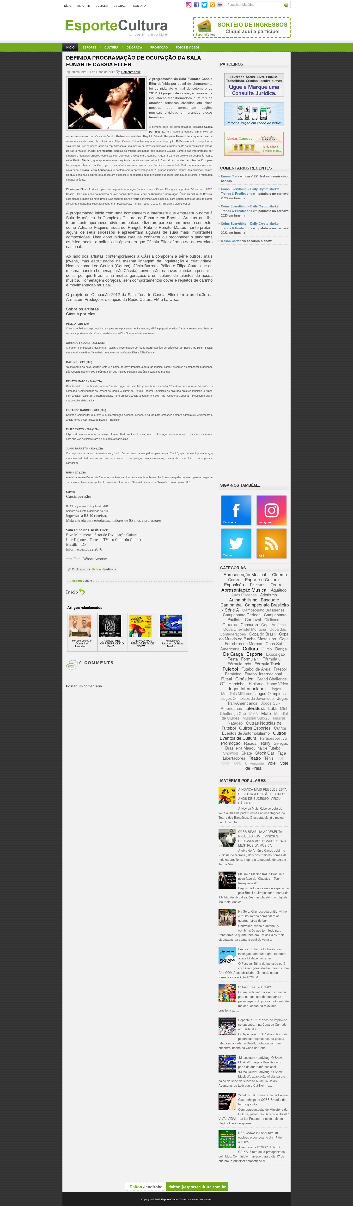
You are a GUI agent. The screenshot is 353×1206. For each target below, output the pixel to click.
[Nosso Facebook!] (236, 524)
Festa (233, 659)
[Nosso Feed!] (271, 558)
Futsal (226, 679)
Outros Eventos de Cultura (253, 735)
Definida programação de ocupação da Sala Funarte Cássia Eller (133, 61)
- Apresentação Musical (243, 574)
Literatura (255, 708)
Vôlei (272, 763)
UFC (238, 763)
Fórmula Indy (239, 664)
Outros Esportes (255, 728)
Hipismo (256, 683)
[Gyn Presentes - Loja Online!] (254, 154)
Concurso (249, 624)
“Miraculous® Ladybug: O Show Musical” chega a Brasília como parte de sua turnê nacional (260, 1062)
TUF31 (225, 763)
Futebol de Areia (255, 669)
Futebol (230, 668)
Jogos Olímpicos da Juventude (247, 698)
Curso (267, 649)
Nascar (279, 718)
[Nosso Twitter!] (236, 558)
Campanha (231, 604)
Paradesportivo (273, 738)
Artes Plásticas (244, 595)
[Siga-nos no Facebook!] (197, 6)
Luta (272, 708)
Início (67, 5)
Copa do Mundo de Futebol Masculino (253, 636)
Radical (250, 743)
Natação (235, 723)
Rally (265, 743)
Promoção (159, 47)
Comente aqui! (130, 72)
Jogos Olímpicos (271, 693)
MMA (253, 713)
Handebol (237, 683)
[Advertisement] (254, 322)
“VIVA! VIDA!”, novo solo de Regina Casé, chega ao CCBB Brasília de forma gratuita (263, 1099)
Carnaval (253, 619)
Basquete (270, 599)
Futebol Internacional (263, 674)
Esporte (83, 5)
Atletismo (268, 595)
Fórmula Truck (267, 664)
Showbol (230, 753)
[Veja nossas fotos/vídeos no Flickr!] (220, 6)
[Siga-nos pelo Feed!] (212, 6)
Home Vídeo (277, 683)
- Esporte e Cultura (260, 579)
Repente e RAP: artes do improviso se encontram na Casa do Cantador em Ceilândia (262, 1024)
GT (222, 683)
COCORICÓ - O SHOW (254, 986)
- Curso (232, 579)
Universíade (254, 763)
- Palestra (256, 585)
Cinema (229, 624)
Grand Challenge (272, 679)
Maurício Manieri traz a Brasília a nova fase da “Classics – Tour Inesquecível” (261, 878)
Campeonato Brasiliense (263, 610)
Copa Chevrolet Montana (244, 629)
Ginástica (244, 678)
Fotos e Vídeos (188, 47)
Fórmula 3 (271, 659)
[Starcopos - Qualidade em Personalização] (254, 125)
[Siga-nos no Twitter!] (204, 6)
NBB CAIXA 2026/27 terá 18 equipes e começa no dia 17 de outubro (260, 1137)
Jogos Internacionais (248, 688)
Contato (139, 5)
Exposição (275, 654)
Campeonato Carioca (242, 615)
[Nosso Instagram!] (271, 524)
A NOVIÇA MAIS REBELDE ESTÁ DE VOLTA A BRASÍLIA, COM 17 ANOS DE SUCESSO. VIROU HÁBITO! (262, 796)
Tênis (269, 758)
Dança (281, 649)
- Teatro (275, 584)
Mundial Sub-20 (256, 718)
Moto (266, 713)
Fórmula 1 (250, 659)
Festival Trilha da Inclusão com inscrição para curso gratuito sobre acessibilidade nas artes (262, 953)
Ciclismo (271, 619)
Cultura (102, 5)
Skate (247, 753)
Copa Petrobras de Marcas (257, 641)
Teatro (255, 758)
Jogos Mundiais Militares (251, 691)
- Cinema (278, 574)
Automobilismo (243, 599)
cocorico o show (259, 240)
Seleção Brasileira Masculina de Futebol (256, 745)
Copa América (273, 624)
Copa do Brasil (262, 634)
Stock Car (264, 753)
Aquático (278, 590)
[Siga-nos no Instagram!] (189, 6)
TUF (280, 758)
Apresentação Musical (244, 589)
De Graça (120, 5)
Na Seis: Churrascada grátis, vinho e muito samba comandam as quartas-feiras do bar (262, 916)
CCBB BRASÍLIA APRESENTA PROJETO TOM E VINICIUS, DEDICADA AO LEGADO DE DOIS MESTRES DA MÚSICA (262, 838)
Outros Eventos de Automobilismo (254, 730)
